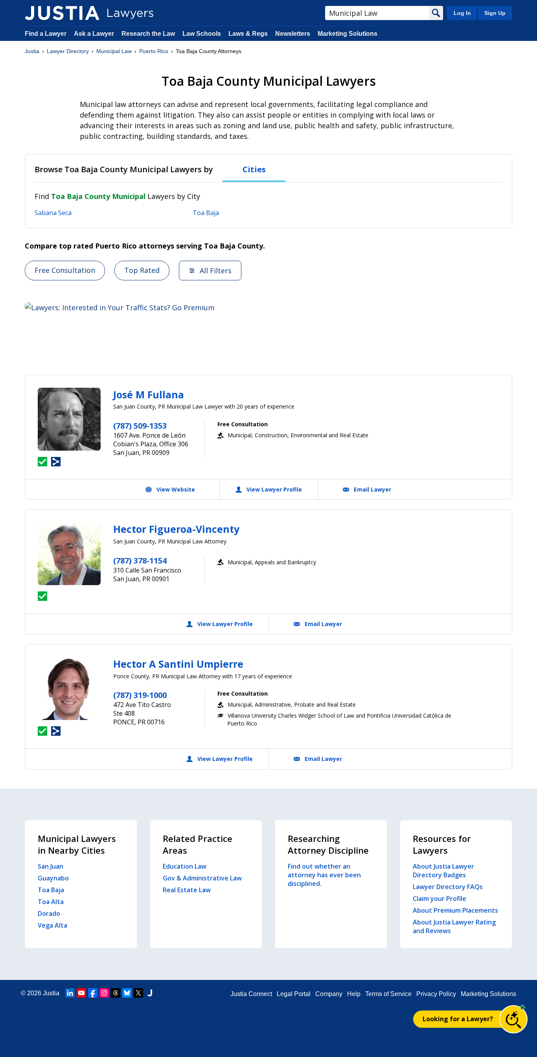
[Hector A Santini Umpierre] (69, 688)
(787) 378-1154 (140, 560)
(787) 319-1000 (140, 695)
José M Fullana (148, 394)
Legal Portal (294, 994)
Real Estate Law (187, 890)
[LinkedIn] (70, 993)
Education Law (184, 866)
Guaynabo (53, 878)
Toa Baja (206, 212)
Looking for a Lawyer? (458, 1019)
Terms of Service (388, 994)
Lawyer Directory (68, 51)
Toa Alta (51, 901)
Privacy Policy (436, 994)
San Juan (50, 866)
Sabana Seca (53, 212)
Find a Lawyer (45, 33)
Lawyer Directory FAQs (448, 886)
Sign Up (495, 13)
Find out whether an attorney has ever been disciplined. (324, 875)
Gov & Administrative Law (202, 878)
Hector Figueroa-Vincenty (176, 529)
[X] (138, 993)
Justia (32, 51)
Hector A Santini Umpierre (178, 663)
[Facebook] (92, 993)
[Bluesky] (127, 993)
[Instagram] (104, 993)
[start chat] (513, 1019)
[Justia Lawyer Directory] (62, 13)
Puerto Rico (153, 51)
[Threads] (115, 993)
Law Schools (201, 33)
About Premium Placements (455, 910)
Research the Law (148, 33)
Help (353, 994)
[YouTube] (81, 993)
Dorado (49, 913)
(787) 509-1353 (140, 425)
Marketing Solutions (347, 33)
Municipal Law (114, 51)
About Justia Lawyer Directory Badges (443, 870)
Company (328, 994)
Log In (462, 13)
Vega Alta (52, 925)
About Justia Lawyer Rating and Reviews (454, 926)
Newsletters (292, 33)
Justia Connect (251, 994)
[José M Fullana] (69, 419)
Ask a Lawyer (95, 33)
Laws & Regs (248, 33)
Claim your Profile (439, 898)
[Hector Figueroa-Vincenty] (69, 553)
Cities (254, 169)
